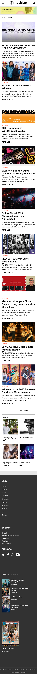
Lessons (5, 496)
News (4, 486)
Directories (5, 499)
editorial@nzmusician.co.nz (11, 535)
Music (4, 492)
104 (20, 411)
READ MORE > (7, 99)
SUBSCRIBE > (6, 651)
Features (5, 489)
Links (4, 512)
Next (26, 411)
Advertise (5, 505)
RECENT (5, 575)
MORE (19, 58)
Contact (4, 515)
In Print (4, 509)
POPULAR (15, 575)
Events (4, 502)
